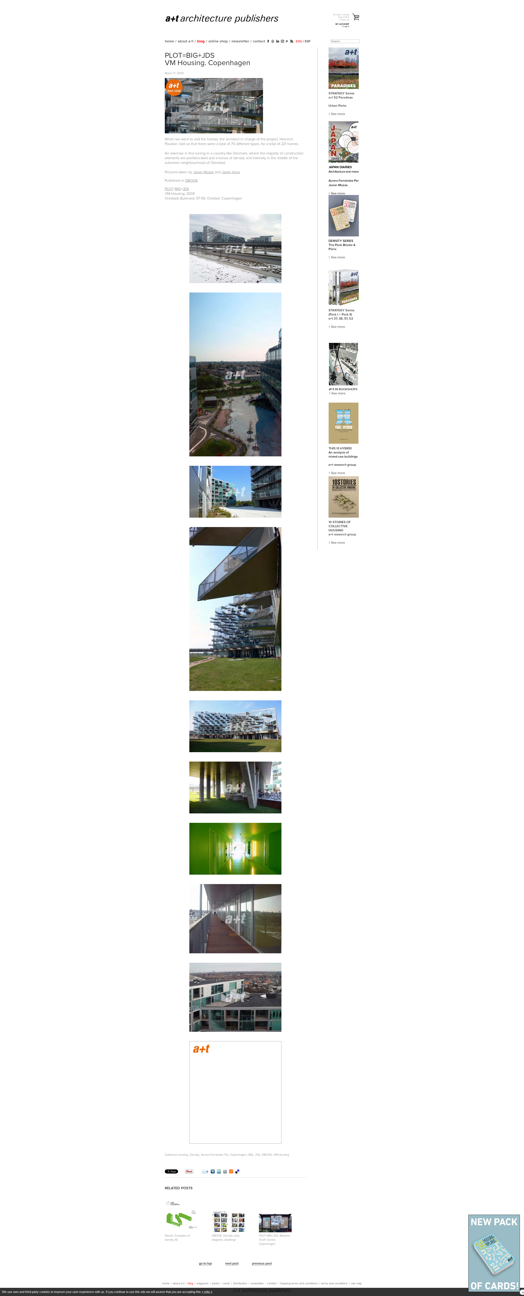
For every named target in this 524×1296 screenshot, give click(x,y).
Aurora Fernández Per (214, 1154)
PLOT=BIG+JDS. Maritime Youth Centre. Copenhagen (274, 1239)
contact (259, 41)
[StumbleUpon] (219, 1172)
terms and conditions (334, 1283)
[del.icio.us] (237, 1172)
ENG (299, 41)
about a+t (185, 41)
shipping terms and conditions (299, 1283)
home (169, 41)
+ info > (207, 1292)
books (216, 1283)
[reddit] (225, 1172)
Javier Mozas (203, 172)
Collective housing (176, 1154)
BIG (178, 189)
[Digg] (213, 1172)
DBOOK (191, 181)
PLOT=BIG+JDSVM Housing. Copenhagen (207, 59)
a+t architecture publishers (227, 18)
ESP (307, 41)
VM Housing (281, 1154)
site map (356, 1283)
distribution (240, 1283)
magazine (202, 1283)
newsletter (240, 41)
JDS (186, 189)
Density (194, 1154)
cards (226, 1283)
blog (201, 41)
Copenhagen (238, 1154)
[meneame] (231, 1172)
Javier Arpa (231, 172)
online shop (218, 41)
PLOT (169, 189)
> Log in (345, 26)
